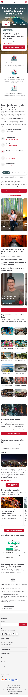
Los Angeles (24, 584)
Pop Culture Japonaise (7, 348)
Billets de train (14, 23)
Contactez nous (7, 608)
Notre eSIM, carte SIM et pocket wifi (14, 165)
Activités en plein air (6, 373)
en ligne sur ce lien (11, 597)
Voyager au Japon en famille (21, 385)
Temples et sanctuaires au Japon (21, 335)
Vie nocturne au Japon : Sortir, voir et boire (7, 335)
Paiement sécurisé (14, 693)
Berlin (18, 584)
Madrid (13, 584)
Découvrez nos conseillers (14, 195)
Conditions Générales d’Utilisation (14, 691)
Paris (2, 584)
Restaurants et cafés (6, 385)
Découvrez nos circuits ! (14, 433)
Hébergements (4, 666)
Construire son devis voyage (14, 191)
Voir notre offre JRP (11, 133)
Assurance (18, 689)
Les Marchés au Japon (20, 348)
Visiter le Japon (5, 674)
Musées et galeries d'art (21, 373)
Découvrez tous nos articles (14, 530)
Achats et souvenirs (6, 398)
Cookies (24, 689)
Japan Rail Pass (6, 23)
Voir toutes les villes (12, 485)
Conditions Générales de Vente (14, 687)
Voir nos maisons (10, 158)
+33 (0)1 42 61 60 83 (8, 606)
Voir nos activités (10, 152)
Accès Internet (4, 661)
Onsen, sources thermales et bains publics (7, 360)
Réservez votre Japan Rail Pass (14, 47)
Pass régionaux (23, 23)
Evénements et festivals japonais (21, 398)
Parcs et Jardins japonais (21, 360)
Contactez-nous (14, 310)
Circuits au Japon (5, 653)
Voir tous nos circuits (11, 145)
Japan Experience (5, 649)
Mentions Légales (16, 685)
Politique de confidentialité (9, 689)
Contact (9, 685)
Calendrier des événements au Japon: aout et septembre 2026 (11, 511)
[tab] (6, 23)
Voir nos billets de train (12, 139)
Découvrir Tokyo (5, 480)
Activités (3, 670)
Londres (7, 584)
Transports (4, 657)
